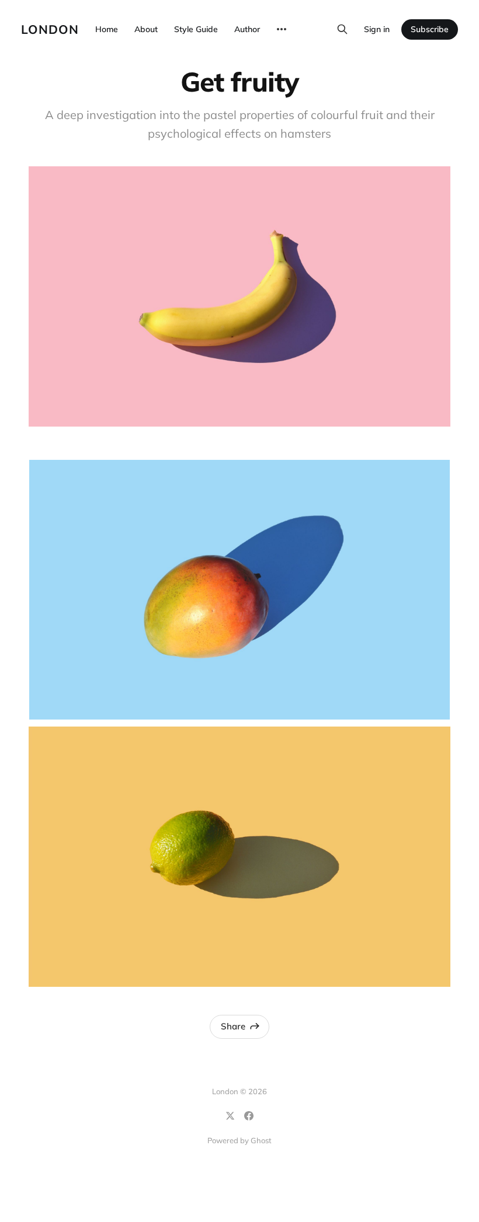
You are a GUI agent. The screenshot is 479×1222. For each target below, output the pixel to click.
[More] (281, 29)
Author (247, 29)
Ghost (261, 1140)
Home (106, 29)
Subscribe (430, 29)
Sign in (377, 29)
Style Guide (196, 29)
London (50, 29)
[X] (230, 1115)
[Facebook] (249, 1115)
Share (233, 1026)
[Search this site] (342, 29)
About (146, 29)
